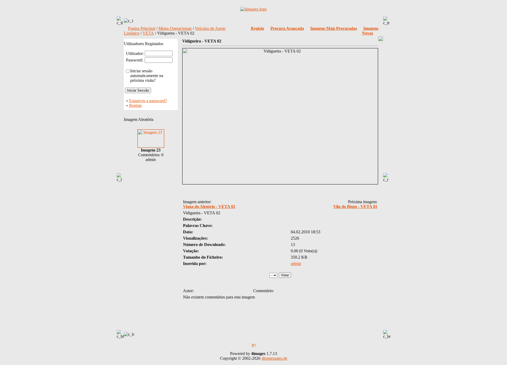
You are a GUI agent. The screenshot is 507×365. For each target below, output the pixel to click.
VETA (148, 33)
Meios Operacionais (175, 28)
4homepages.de (274, 358)
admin (296, 263)
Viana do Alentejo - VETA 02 (209, 206)
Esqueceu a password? (148, 100)
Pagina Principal (141, 28)
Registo (135, 105)
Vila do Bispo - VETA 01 (355, 206)
